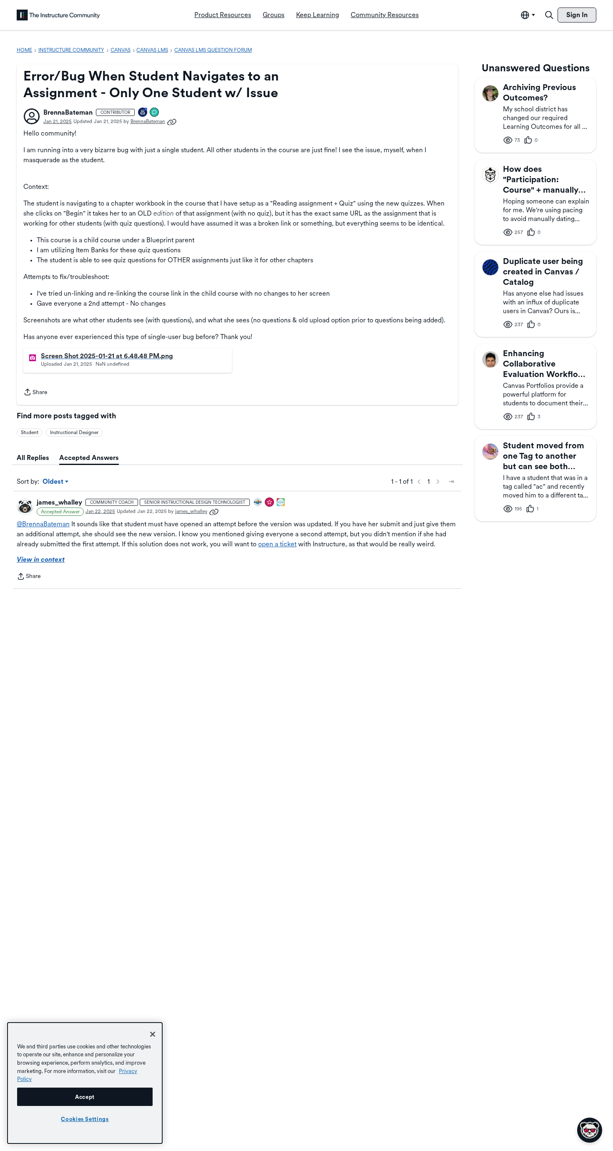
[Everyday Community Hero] (270, 503)
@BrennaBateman (43, 524)
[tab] (33, 458)
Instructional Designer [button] (74, 432)
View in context (41, 559)
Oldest (54, 482)
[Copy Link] (172, 121)
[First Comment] (155, 113)
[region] (85, 1083)
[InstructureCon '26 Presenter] (281, 503)
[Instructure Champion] (258, 503)
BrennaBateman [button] (68, 112)
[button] (31, 116)
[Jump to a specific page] (451, 481)
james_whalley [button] (59, 502)
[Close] (152, 1034)
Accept (85, 1096)
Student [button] (29, 432)
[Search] (549, 15)
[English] (58, 15)
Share (35, 393)
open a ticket (277, 544)
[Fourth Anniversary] (143, 113)
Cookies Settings (85, 1119)
